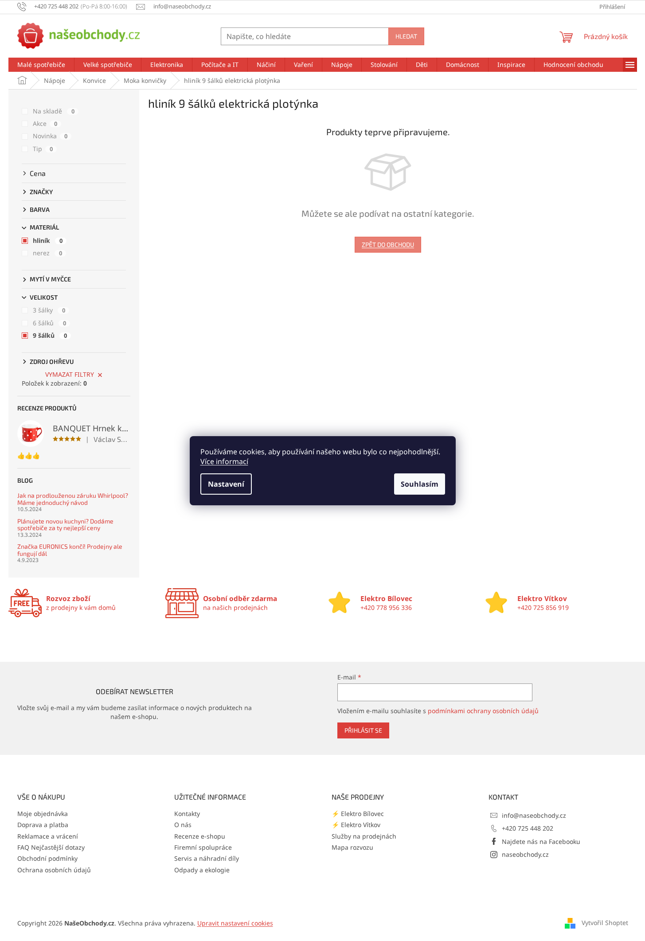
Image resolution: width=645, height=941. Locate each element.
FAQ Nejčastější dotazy (51, 847)
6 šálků (49, 323)
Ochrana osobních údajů (54, 870)
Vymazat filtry (69, 374)
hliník (48, 240)
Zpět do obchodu (388, 244)
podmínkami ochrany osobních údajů (483, 711)
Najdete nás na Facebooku (541, 841)
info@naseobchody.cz (534, 815)
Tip (43, 148)
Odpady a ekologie (202, 870)
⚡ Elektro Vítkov (356, 824)
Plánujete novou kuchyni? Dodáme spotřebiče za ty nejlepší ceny (65, 524)
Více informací (224, 461)
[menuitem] (41, 65)
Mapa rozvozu (352, 847)
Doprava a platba (42, 824)
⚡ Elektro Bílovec (358, 813)
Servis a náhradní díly (206, 858)
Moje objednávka (42, 813)
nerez (47, 253)
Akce (45, 123)
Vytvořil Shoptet (605, 922)
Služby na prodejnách (364, 836)
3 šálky (49, 310)
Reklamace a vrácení (47, 836)
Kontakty (187, 813)
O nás (183, 824)
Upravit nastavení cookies (235, 923)
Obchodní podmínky (47, 858)
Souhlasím (419, 484)
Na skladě (53, 111)
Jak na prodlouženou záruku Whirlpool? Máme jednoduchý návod (72, 499)
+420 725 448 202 (527, 828)
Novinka (50, 136)
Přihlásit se (363, 730)
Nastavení (226, 484)
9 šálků (50, 335)
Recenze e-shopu (199, 836)
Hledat (406, 36)
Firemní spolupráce (203, 847)
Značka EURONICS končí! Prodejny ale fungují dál (69, 550)
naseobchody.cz (525, 854)
